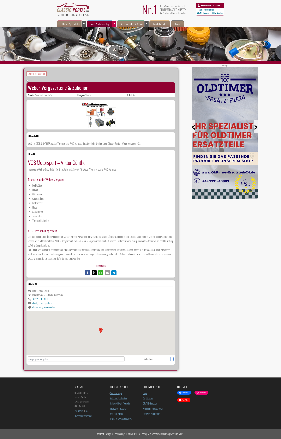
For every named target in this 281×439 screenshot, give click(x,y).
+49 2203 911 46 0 (40, 299)
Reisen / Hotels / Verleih (132, 24)
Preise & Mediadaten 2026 (121, 419)
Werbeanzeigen (116, 393)
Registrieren (209, 9)
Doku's (177, 24)
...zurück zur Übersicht (36, 73)
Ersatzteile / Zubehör (118, 408)
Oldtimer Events (116, 413)
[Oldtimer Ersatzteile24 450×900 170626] (225, 197)
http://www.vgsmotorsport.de (43, 307)
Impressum (78, 411)
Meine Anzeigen (217, 13)
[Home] (74, 10)
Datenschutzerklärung (83, 416)
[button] (87, 272)
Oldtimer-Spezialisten (70, 24)
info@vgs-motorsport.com (42, 303)
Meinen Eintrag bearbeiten (153, 408)
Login (201, 9)
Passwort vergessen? (151, 413)
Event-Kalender (159, 24)
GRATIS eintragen (203, 13)
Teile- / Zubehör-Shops (100, 24)
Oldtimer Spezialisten (118, 398)
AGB (87, 411)
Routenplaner (148, 359)
